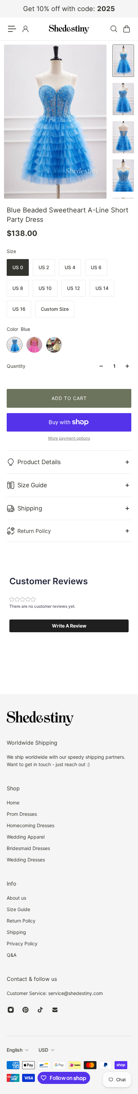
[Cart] (126, 28)
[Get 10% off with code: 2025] (69, 8)
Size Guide (32, 485)
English (14, 1050)
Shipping (29, 508)
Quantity (16, 366)
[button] (69, 625)
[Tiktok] (40, 1009)
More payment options (69, 438)
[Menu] (12, 29)
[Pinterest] (25, 1009)
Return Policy (34, 531)
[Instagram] (10, 1009)
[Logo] (69, 29)
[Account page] (25, 28)
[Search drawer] (113, 28)
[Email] (55, 1009)
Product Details (39, 461)
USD (43, 1050)
